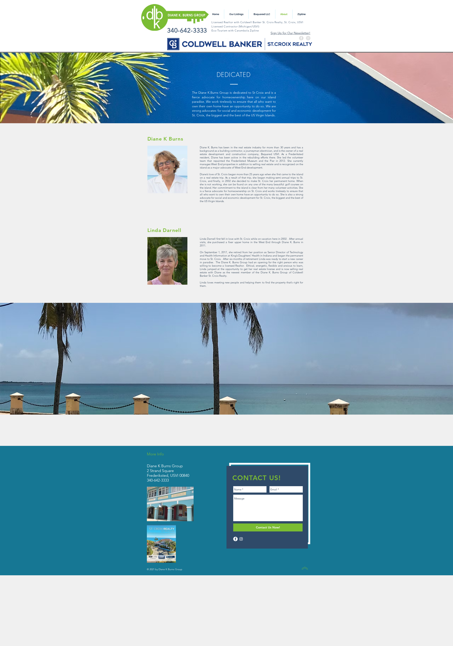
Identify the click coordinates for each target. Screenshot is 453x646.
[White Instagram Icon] (241, 539)
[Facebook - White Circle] (235, 539)
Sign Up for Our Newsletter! (290, 33)
